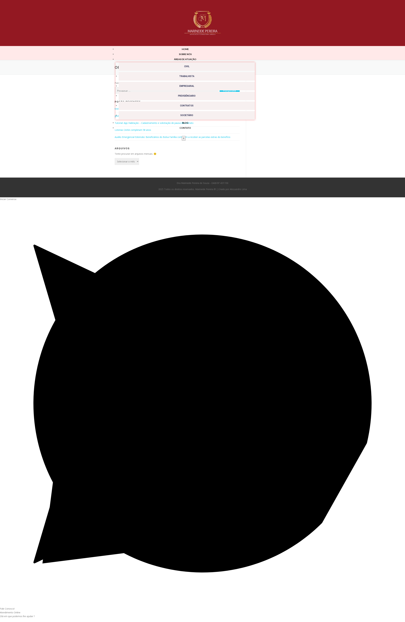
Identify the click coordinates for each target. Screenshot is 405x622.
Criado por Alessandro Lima (232, 189)
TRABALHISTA (186, 76)
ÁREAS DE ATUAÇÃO (185, 59)
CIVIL (187, 66)
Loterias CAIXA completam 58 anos (133, 129)
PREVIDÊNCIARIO (187, 96)
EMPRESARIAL (186, 86)
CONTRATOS (186, 105)
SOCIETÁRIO (186, 115)
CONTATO (185, 127)
